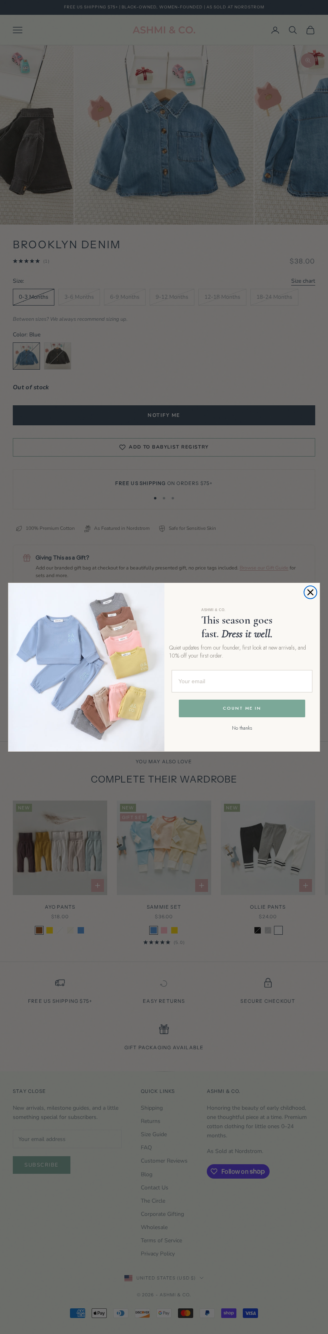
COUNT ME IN (242, 708)
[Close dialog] (310, 592)
